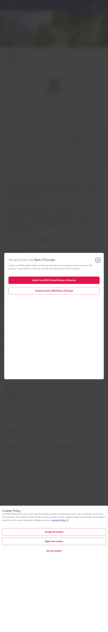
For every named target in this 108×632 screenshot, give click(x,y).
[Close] (98, 260)
